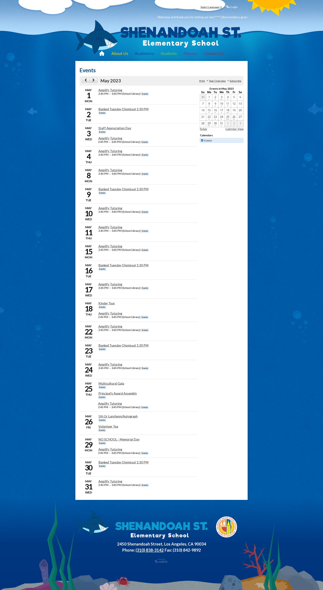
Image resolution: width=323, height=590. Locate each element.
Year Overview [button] (217, 80)
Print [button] (202, 80)
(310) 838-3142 (150, 550)
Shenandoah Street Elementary (180, 37)
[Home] (102, 53)
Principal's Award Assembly (117, 393)
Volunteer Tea (108, 426)
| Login (234, 6)
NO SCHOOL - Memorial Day (119, 439)
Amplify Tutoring (110, 90)
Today (203, 129)
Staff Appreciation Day (114, 128)
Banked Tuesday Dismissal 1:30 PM (123, 109)
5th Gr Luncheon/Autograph (118, 416)
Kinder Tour (106, 303)
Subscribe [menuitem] (235, 80)
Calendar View (234, 129)
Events (208, 140)
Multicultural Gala (111, 383)
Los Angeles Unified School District (227, 527)
